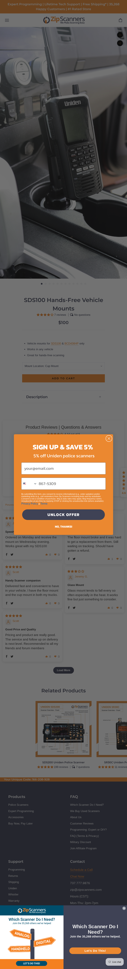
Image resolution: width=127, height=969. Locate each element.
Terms (43, 503)
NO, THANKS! (63, 526)
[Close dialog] (109, 438)
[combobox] (29, 483)
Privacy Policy (29, 503)
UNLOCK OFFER (63, 514)
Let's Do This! (95, 950)
